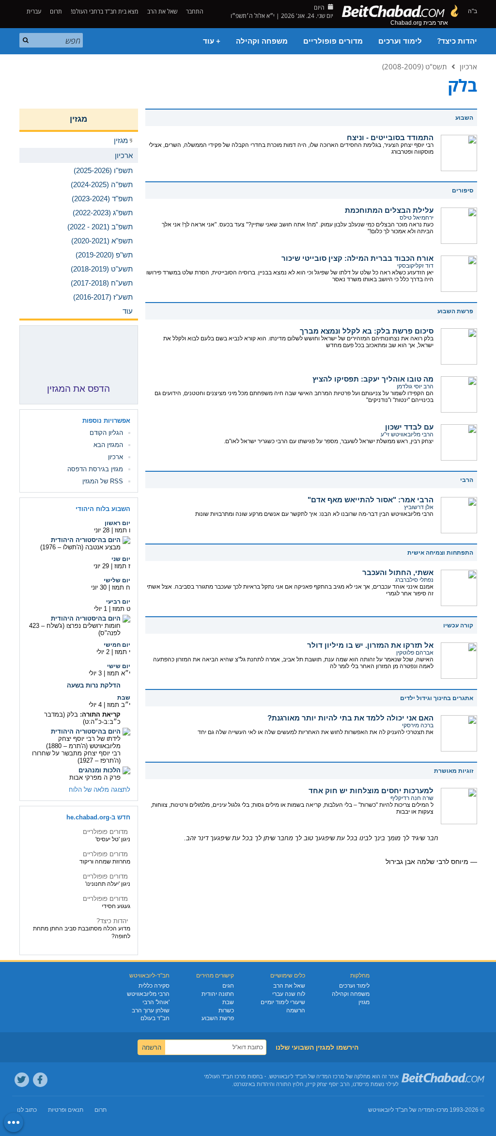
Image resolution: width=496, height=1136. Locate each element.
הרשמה (295, 1010)
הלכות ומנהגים (99, 770)
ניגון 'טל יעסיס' (112, 839)
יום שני (120, 559)
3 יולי (95, 673)
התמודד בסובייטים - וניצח (390, 137)
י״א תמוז (118, 673)
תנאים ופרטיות (65, 1109)
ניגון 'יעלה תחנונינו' (107, 883)
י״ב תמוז (118, 704)
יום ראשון (117, 523)
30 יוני (99, 587)
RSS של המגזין (102, 481)
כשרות (226, 1010)
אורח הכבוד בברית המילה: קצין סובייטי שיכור (357, 258)
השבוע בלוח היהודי (103, 508)
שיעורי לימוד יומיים (283, 1002)
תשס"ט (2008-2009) (414, 66)
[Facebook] (40, 1079)
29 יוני (101, 566)
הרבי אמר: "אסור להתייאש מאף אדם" (371, 500)
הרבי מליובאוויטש (148, 994)
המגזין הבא (108, 444)
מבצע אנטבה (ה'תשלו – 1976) (80, 547)
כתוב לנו (27, 1109)
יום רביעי (118, 601)
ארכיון (468, 66)
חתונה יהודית (218, 994)
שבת (123, 697)
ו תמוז (122, 530)
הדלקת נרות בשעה (94, 685)
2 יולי (102, 652)
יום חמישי (117, 644)
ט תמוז (121, 608)
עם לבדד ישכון (409, 427)
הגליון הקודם (106, 432)
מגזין (78, 119)
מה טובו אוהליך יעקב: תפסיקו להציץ (373, 379)
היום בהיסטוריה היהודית (86, 540)
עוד (128, 311)
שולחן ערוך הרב (151, 1010)
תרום (56, 11)
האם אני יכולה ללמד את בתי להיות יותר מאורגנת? (350, 718)
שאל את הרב (162, 11)
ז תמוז (122, 566)
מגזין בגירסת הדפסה (95, 469)
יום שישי (118, 666)
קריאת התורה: (100, 714)
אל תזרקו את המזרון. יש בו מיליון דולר (370, 645)
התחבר (195, 11)
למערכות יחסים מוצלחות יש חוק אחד (371, 790)
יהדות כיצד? (457, 41)
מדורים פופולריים (333, 41)
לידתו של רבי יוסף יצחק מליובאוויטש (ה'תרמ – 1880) (83, 742)
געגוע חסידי (116, 906)
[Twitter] (22, 1079)
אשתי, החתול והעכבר (398, 572)
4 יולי (95, 704)
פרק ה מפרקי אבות (95, 777)
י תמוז (122, 652)
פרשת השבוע (218, 1018)
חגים (228, 985)
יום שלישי (117, 580)
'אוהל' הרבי (156, 1002)
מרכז (442, 1109)
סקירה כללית (154, 985)
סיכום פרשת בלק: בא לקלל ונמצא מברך (367, 331)
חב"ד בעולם (155, 1018)
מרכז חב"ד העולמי (225, 1076)
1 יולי (100, 608)
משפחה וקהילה (262, 41)
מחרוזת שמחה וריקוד (104, 861)
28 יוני (101, 530)
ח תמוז (121, 587)
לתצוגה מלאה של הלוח (99, 789)
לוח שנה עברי (288, 994)
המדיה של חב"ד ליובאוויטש (401, 1109)
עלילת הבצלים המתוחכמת (389, 210)
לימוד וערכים (400, 41)
